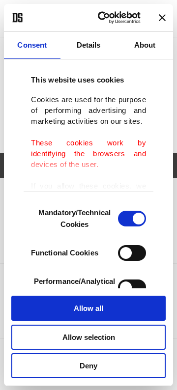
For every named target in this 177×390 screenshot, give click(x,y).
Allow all (88, 308)
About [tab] (145, 45)
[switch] (132, 253)
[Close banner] (162, 17)
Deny (88, 366)
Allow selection (88, 337)
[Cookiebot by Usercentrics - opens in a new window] (104, 17)
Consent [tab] (32, 45)
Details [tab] (89, 45)
